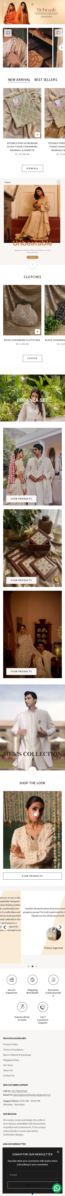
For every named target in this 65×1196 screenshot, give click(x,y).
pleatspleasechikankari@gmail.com (32, 1094)
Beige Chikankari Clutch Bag (22, 340)
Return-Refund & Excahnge (17, 1054)
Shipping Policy (11, 1059)
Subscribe (32, 1185)
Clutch (32, 358)
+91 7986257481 (19, 1090)
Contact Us (8, 1075)
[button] (15, 48)
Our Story (8, 1065)
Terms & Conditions (13, 1049)
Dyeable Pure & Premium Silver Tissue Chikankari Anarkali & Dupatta (22, 146)
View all (33, 168)
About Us (8, 1070)
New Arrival (19, 80)
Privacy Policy (10, 1044)
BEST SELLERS (45, 80)
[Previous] (5, 927)
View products (21, 499)
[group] (32, 12)
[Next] (59, 927)
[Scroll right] (61, 47)
